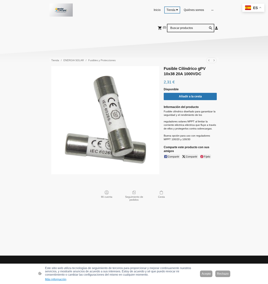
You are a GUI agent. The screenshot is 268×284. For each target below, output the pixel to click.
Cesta (161, 196)
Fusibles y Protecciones (102, 60)
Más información (55, 279)
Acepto (206, 273)
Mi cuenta (106, 196)
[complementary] (253, 8)
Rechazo (223, 273)
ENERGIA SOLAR (73, 60)
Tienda (55, 60)
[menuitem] (208, 60)
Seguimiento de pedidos (134, 198)
